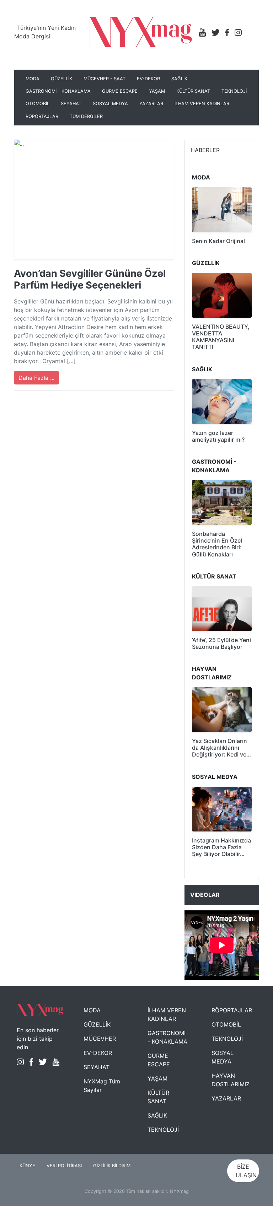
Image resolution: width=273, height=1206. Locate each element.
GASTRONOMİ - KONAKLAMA (58, 91)
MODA (32, 78)
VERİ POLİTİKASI (64, 1165)
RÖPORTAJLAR (42, 116)
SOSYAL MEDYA (110, 103)
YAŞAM (157, 91)
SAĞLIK (179, 78)
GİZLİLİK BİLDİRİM (111, 1165)
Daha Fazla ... (36, 377)
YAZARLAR (151, 103)
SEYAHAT (71, 103)
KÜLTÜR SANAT (193, 91)
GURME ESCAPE (120, 91)
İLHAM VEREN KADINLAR (202, 103)
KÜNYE (27, 1165)
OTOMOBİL (37, 103)
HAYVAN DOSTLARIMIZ (231, 1080)
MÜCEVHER (100, 1038)
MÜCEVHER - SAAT (104, 78)
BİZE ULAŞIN (246, 1171)
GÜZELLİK (61, 78)
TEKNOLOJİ (234, 91)
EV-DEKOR (148, 78)
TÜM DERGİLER (86, 116)
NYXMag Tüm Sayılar (102, 1085)
